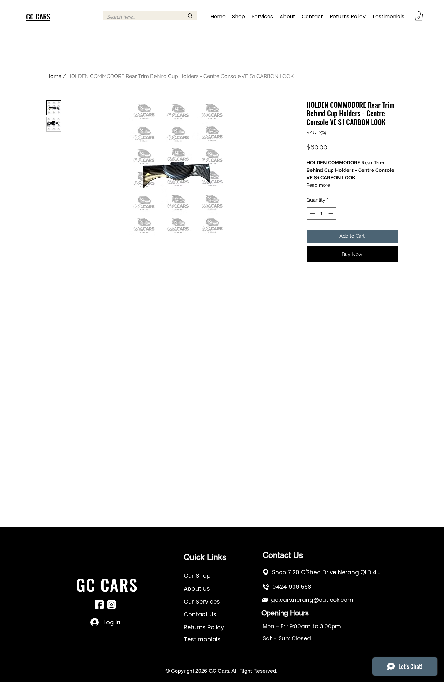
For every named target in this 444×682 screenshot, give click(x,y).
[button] (419, 16)
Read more (318, 185)
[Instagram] (111, 604)
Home (53, 76)
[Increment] (331, 214)
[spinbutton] (321, 214)
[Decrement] (311, 214)
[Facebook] (99, 604)
